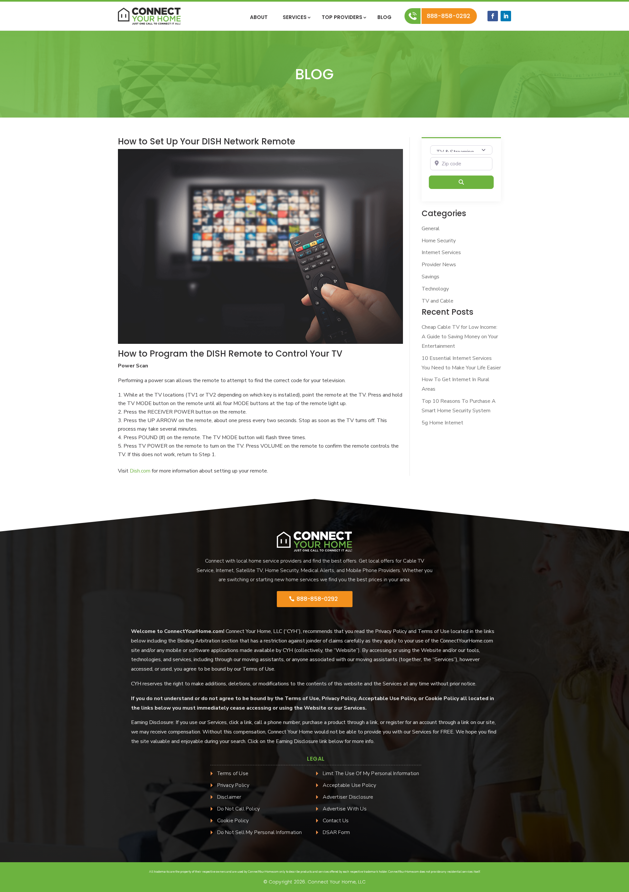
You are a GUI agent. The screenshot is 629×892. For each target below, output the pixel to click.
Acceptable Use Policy (349, 785)
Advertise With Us (345, 808)
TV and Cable (437, 301)
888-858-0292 (448, 16)
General (431, 228)
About (259, 18)
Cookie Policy (233, 820)
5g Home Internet (442, 422)
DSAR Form (336, 832)
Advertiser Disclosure (348, 797)
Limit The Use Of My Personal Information (371, 773)
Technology (435, 288)
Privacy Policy (233, 785)
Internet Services (441, 252)
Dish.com (140, 470)
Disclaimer (229, 797)
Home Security (439, 240)
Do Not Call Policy (238, 808)
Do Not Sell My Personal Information (259, 832)
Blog (384, 18)
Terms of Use (232, 773)
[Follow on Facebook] (492, 16)
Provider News (439, 264)
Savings (430, 276)
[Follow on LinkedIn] (506, 16)
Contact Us (336, 820)
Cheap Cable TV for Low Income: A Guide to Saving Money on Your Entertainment (460, 337)
